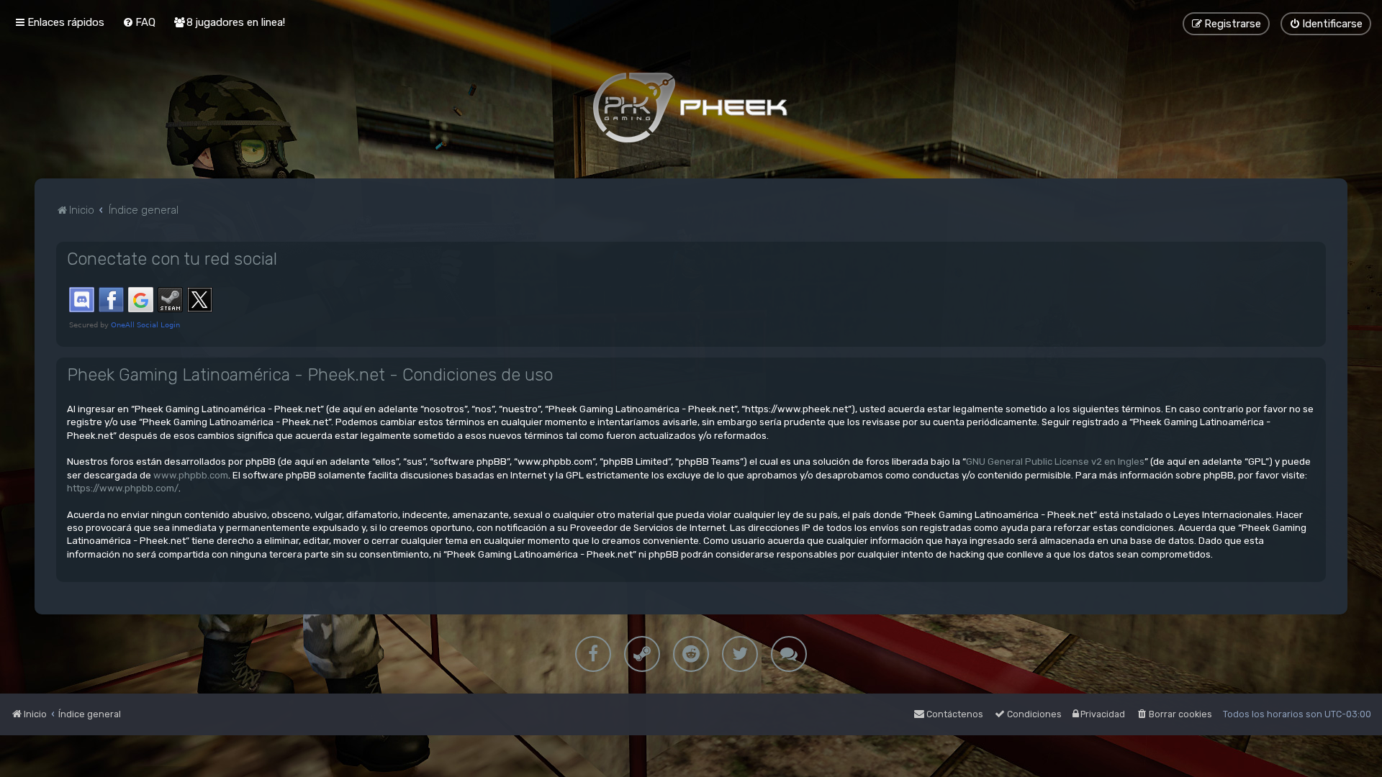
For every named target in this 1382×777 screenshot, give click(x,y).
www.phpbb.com (190, 475)
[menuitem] (139, 22)
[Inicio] (691, 107)
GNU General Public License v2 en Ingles (1055, 461)
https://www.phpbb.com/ (123, 488)
